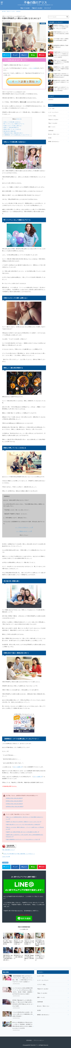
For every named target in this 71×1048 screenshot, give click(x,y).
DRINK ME (18, 119)
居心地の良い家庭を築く (9, 131)
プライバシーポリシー (39, 1040)
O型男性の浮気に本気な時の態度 (14, 803)
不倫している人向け (25, 8)
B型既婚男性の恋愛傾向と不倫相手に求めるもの (61, 46)
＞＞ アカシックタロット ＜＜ (23, 527)
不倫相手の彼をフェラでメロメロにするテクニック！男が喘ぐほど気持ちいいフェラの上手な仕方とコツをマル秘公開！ (61, 55)
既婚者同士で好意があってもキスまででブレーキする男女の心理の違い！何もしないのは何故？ (61, 27)
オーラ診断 (33, 68)
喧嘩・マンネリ (51, 126)
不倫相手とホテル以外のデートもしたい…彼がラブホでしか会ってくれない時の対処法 (61, 89)
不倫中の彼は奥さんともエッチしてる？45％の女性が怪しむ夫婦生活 (22, 824)
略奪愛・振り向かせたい (53, 141)
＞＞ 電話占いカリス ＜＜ (23, 531)
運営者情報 (29, 1040)
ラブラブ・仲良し (52, 115)
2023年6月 (50, 99)
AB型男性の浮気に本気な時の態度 (14, 806)
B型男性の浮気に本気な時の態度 (13, 801)
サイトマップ (47, 8)
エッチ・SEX (51, 108)
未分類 (49, 137)
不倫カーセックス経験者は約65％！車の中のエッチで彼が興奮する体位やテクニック (61, 62)
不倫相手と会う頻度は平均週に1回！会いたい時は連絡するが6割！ (22, 831)
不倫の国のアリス (35, 2)
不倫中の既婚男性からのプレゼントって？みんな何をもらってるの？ (22, 839)
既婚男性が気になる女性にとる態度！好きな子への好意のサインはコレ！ (61, 82)
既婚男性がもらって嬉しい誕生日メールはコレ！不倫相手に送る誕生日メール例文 (61, 68)
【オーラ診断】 (17, 766)
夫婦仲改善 (6, 862)
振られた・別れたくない (53, 134)
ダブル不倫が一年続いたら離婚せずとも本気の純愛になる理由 (61, 39)
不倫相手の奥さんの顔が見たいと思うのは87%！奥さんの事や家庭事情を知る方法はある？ (61, 75)
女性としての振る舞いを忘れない (12, 122)
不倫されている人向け (37, 8)
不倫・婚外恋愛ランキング (8, 849)
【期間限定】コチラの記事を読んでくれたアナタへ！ (17, 134)
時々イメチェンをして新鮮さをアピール (13, 123)
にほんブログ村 (6, 856)
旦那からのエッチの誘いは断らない (12, 125)
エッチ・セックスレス (53, 112)
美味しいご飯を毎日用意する (11, 127)
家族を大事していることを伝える (12, 129)
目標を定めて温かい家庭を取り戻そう (13, 133)
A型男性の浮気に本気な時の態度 (13, 798)
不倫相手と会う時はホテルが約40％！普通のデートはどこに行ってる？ (23, 821)
